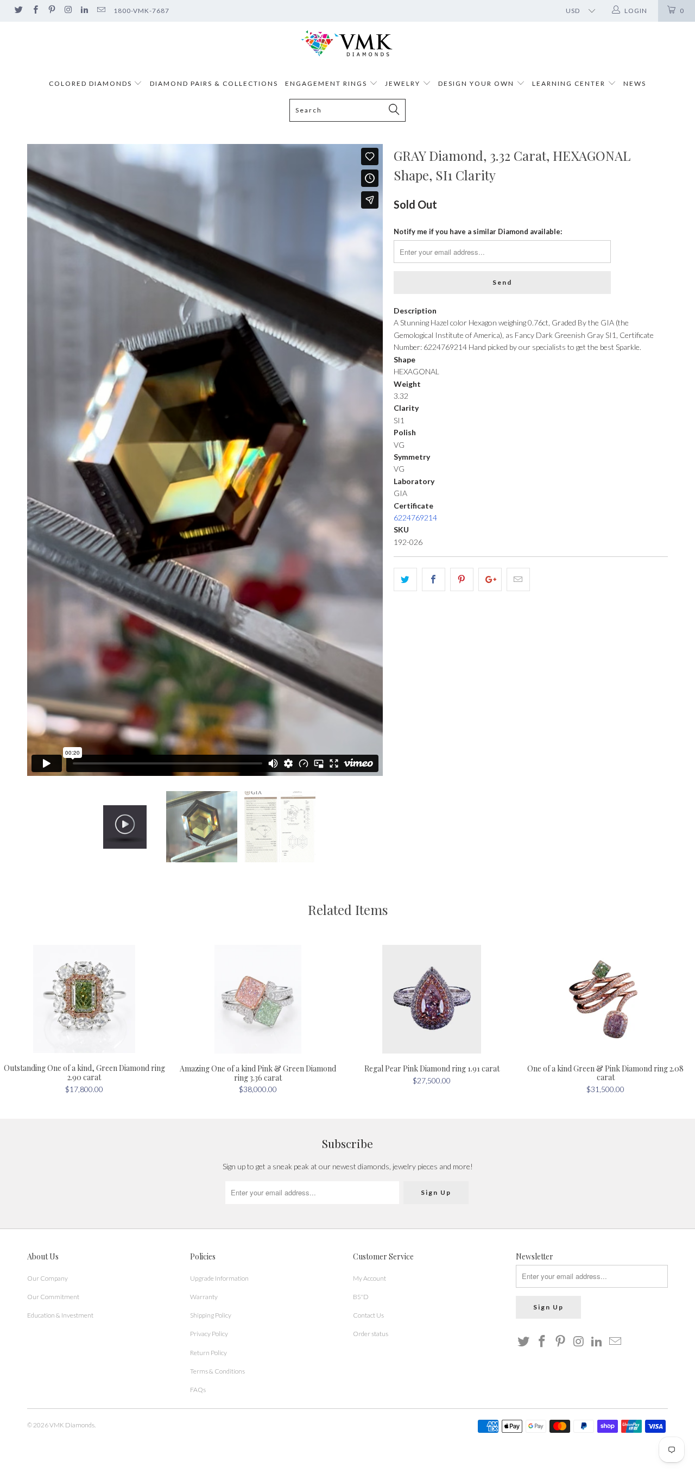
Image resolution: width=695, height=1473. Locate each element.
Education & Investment (60, 1315)
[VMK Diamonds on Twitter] (18, 11)
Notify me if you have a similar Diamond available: (478, 231)
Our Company (47, 1278)
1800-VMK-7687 (141, 11)
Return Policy (208, 1353)
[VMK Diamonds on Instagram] (67, 11)
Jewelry (402, 83)
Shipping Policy (210, 1315)
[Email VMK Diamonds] (100, 11)
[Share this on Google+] (490, 579)
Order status (370, 1334)
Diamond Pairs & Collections (214, 83)
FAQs (198, 1390)
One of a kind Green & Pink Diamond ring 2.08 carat (605, 999)
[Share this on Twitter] (405, 579)
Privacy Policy (209, 1334)
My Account (369, 1278)
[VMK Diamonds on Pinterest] (51, 11)
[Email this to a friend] (518, 579)
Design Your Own (476, 83)
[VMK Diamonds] (347, 44)
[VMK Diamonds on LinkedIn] (84, 11)
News (634, 83)
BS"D (361, 1297)
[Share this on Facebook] (433, 579)
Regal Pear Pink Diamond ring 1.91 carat (432, 999)
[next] (363, 460)
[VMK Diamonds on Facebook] (34, 11)
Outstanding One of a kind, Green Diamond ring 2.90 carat (84, 999)
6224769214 (415, 517)
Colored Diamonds (90, 83)
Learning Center (570, 83)
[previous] (46, 460)
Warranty (204, 1297)
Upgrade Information (219, 1278)
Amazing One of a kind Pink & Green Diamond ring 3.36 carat (258, 999)
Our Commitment (53, 1297)
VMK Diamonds (71, 1425)
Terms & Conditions (217, 1371)
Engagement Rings (326, 83)
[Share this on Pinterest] (461, 579)
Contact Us (368, 1315)
